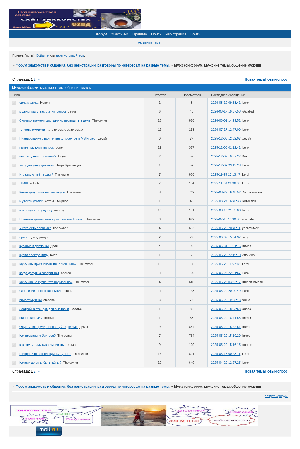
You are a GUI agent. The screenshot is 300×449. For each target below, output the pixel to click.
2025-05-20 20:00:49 (226, 290)
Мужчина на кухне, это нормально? (45, 282)
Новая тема (255, 79)
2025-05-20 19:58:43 (226, 300)
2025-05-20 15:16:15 (226, 344)
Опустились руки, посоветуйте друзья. (48, 327)
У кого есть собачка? (35, 228)
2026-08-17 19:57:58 (226, 111)
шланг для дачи (30, 317)
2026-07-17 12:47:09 (226, 129)
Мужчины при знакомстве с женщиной (47, 264)
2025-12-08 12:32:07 (226, 138)
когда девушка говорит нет (39, 273)
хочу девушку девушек (36, 165)
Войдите (42, 55)
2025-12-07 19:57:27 (226, 156)
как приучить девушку (35, 210)
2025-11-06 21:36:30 (225, 183)
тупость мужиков (32, 129)
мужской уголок (31, 201)
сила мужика (28, 102)
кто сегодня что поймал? (37, 156)
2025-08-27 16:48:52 (226, 192)
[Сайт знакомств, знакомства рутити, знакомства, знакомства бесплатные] (75, 28)
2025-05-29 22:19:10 (226, 255)
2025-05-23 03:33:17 (226, 282)
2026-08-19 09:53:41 (226, 102)
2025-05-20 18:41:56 (226, 317)
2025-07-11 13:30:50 (225, 219)
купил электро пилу (33, 255)
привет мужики (30, 300)
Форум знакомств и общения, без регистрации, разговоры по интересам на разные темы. (93, 65)
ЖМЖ (23, 183)
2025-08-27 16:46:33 (226, 201)
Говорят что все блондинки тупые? (45, 354)
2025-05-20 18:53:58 (226, 309)
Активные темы (149, 42)
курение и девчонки (34, 246)
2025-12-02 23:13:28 (226, 165)
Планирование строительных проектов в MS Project (57, 138)
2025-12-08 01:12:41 (226, 147)
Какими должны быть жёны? (40, 362)
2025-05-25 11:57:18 (225, 264)
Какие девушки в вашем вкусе (42, 192)
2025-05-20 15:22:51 (226, 327)
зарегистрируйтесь (70, 55)
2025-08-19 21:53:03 (226, 210)
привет (24, 237)
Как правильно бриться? (37, 335)
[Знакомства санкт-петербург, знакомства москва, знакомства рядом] (134, 424)
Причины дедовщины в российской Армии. (51, 219)
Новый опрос (276, 79)
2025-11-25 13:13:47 (225, 174)
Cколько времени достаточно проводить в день (54, 120)
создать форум (276, 396)
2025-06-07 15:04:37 (226, 237)
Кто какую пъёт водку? (36, 174)
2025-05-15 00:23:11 (225, 354)
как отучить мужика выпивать (41, 344)
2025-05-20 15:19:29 (226, 335)
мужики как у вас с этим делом (42, 111)
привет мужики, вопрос (36, 147)
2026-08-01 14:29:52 (226, 120)
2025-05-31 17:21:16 (226, 246)
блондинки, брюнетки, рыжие (40, 290)
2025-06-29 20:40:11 (225, 228)
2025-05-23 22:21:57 (226, 273)
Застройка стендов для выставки (44, 309)
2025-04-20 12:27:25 (226, 362)
